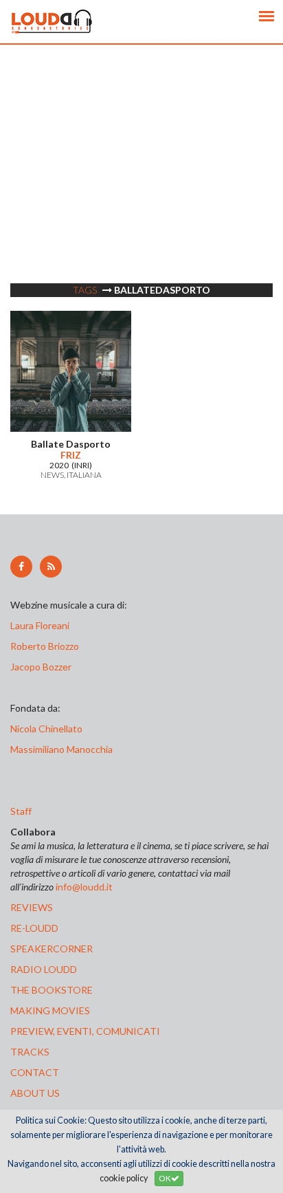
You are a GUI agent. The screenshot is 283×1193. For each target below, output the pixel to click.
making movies (50, 1010)
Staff (21, 811)
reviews (31, 907)
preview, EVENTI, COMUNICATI (85, 1031)
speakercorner (51, 948)
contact (34, 1072)
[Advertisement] (141, 186)
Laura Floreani (41, 625)
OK (165, 1178)
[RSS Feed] (51, 567)
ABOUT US (35, 1093)
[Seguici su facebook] (21, 567)
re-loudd (34, 928)
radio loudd (43, 969)
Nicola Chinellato (46, 728)
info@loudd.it (84, 887)
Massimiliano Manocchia (61, 749)
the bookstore (51, 990)
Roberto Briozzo (44, 646)
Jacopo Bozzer (40, 666)
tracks (29, 1052)
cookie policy (124, 1178)
